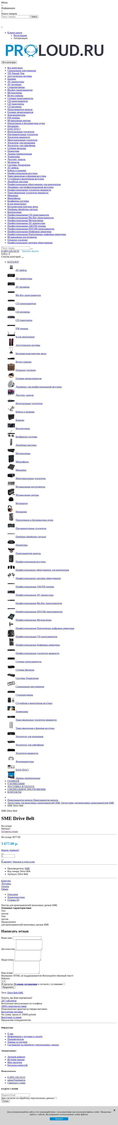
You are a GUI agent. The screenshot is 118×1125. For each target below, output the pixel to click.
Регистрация (20, 35)
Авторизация (20, 38)
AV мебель (13, 167)
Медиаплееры (14, 92)
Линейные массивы (17, 181)
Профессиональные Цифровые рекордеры (29, 231)
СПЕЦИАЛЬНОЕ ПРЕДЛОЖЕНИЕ (26, 789)
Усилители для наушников (21, 142)
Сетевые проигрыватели (20, 98)
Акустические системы (19, 76)
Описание (12, 894)
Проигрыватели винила (19, 109)
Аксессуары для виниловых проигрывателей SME (60, 803)
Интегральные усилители (20, 131)
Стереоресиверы (16, 87)
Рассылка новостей (17, 1065)
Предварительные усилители (22, 134)
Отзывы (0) (13, 900)
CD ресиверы (14, 106)
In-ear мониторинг (17, 203)
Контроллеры (14, 212)
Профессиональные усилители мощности (29, 190)
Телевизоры (13, 156)
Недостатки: (7, 959)
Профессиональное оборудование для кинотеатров (34, 184)
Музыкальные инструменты (22, 237)
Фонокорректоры (16, 115)
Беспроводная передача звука (22, 206)
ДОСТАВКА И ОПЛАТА (20, 786)
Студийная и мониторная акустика (25, 178)
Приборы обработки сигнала (22, 209)
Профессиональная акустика (22, 173)
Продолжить (8, 987)
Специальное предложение (21, 70)
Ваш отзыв (7, 973)
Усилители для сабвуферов (21, 145)
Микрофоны (13, 198)
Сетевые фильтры (16, 148)
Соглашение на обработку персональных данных (33, 1044)
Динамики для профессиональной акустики (30, 187)
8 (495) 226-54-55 (16, 1077)
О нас (10, 1033)
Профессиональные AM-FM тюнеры (26, 226)
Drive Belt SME (15, 992)
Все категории (15, 67)
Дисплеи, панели (16, 159)
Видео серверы (15, 95)
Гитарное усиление (17, 240)
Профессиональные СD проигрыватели (28, 215)
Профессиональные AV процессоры (26, 223)
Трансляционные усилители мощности (27, 192)
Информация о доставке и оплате (24, 1036)
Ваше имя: (6, 938)
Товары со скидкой (17, 1042)
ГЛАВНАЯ (13, 781)
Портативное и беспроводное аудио (26, 123)
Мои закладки (14, 1062)
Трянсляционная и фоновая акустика (26, 176)
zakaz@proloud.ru (16, 1080)
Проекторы (13, 151)
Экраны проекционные (19, 153)
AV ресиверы (14, 84)
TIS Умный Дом (15, 73)
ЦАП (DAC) (13, 129)
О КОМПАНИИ (16, 783)
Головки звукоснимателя (20, 112)
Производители (15, 1039)
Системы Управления (18, 165)
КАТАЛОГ (13, 262)
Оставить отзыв (9, 831)
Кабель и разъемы (16, 170)
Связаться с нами (16, 1083)
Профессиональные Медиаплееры (25, 220)
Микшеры (12, 195)
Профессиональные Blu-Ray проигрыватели (30, 217)
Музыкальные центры (19, 120)
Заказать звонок (30, 251)
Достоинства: (8, 949)
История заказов (16, 1059)
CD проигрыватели (17, 101)
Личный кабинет (16, 1056)
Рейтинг (5, 978)
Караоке (11, 79)
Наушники (13, 126)
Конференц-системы (18, 201)
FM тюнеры (13, 117)
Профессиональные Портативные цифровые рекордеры (36, 234)
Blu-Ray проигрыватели (20, 90)
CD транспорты (15, 104)
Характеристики (16, 897)
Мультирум (13, 162)
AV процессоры (15, 81)
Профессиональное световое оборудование (30, 242)
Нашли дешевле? (10, 850)
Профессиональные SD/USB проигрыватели (30, 228)
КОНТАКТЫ (14, 792)
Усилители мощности (18, 137)
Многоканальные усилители (22, 140)
